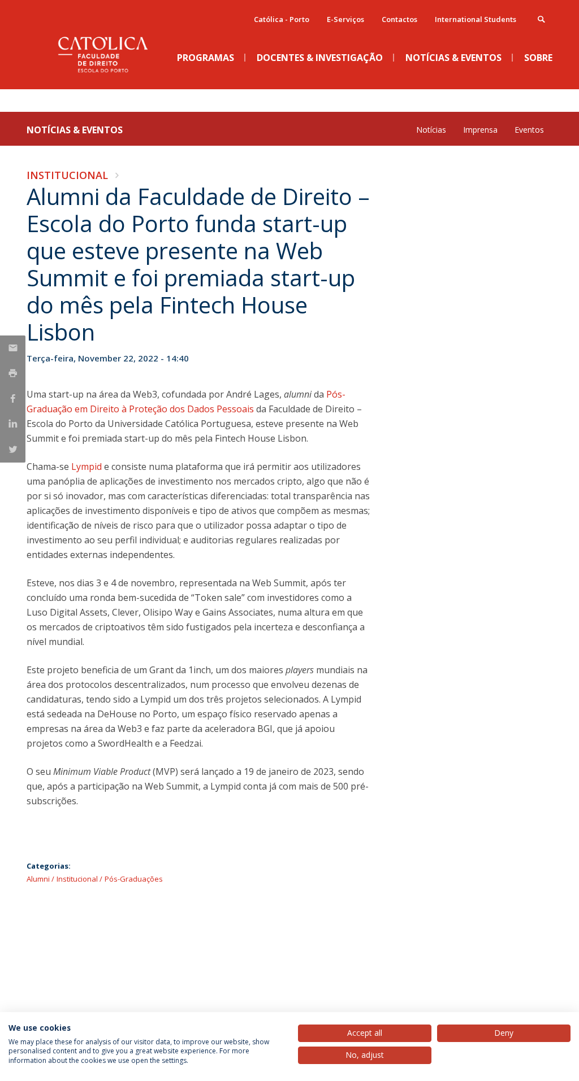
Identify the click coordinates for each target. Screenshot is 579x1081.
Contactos (399, 19)
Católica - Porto (281, 19)
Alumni (38, 879)
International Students (475, 19)
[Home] (111, 79)
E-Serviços (345, 19)
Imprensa (480, 129)
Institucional (67, 175)
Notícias (431, 129)
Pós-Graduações (134, 879)
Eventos (529, 129)
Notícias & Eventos (75, 130)
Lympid (86, 466)
